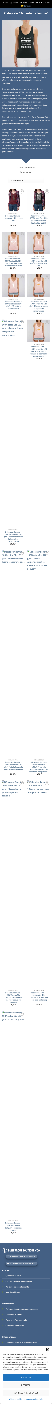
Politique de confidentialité (33, 1399)
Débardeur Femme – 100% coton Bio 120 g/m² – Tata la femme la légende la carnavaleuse (13, 765)
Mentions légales (13, 1292)
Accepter (26, 1377)
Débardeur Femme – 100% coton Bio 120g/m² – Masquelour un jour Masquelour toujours (13, 997)
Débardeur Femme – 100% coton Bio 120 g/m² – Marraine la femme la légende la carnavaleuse (39, 351)
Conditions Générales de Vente (19, 1281)
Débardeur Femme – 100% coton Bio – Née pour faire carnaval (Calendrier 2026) (39, 219)
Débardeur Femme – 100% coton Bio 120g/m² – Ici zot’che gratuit (13, 1226)
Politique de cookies (15, 1399)
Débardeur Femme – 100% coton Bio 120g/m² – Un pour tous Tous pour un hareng (38, 996)
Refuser (26, 1385)
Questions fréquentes (15, 1325)
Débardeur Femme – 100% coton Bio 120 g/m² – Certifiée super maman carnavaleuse (13, 262)
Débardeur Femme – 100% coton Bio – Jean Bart (13, 218)
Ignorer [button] (27, 6)
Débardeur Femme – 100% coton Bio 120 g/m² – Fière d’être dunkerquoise (13, 305)
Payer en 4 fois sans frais (16, 1320)
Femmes (20, 168)
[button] (47, 1349)
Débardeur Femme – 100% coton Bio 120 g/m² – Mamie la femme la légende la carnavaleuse (13, 536)
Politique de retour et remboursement (22, 1309)
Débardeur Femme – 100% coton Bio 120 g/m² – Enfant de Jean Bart (38, 262)
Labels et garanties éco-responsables (21, 1342)
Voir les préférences (26, 1393)
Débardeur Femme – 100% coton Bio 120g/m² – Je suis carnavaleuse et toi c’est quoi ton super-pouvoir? (38, 767)
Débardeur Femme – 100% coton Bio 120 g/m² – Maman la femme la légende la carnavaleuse (38, 306)
